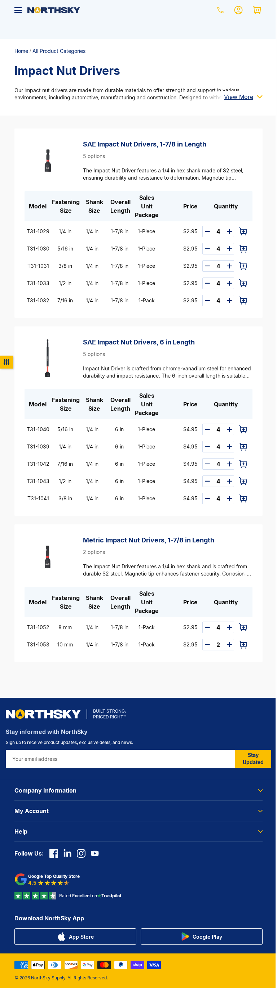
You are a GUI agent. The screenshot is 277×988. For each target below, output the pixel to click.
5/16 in (65, 248)
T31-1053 (38, 644)
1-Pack (146, 300)
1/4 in (65, 231)
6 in (119, 429)
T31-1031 (38, 266)
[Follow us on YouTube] (95, 853)
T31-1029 (38, 231)
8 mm (65, 627)
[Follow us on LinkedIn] (67, 853)
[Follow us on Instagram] (81, 853)
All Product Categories (58, 51)
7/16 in (65, 300)
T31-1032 (38, 300)
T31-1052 (38, 627)
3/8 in (65, 266)
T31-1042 (38, 464)
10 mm (65, 644)
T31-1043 (38, 481)
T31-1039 (38, 446)
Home (21, 51)
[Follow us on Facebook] (53, 853)
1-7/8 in (119, 231)
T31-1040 (38, 429)
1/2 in (65, 283)
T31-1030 (38, 248)
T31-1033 (38, 283)
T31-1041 (38, 498)
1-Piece (146, 231)
